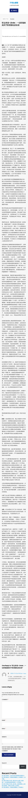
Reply (24, 673)
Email (4, 728)
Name (4, 720)
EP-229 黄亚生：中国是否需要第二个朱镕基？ (13, 787)
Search (4, 763)
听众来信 (12, 19)
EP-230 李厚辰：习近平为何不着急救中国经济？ (13, 775)
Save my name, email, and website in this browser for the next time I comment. (12, 749)
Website (4, 737)
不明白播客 (14, 2)
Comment (5, 699)
